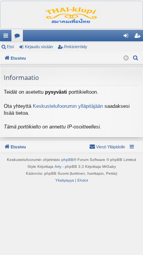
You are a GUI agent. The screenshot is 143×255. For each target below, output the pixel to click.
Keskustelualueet (18, 37)
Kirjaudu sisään (39, 46)
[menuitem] (135, 58)
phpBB (67, 160)
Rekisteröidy (75, 46)
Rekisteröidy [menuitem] (139, 37)
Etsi (10, 46)
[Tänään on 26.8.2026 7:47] (126, 58)
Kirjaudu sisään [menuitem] (127, 37)
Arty (58, 166)
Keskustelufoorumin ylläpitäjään (68, 106)
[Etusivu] (71, 15)
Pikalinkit (7, 37)
